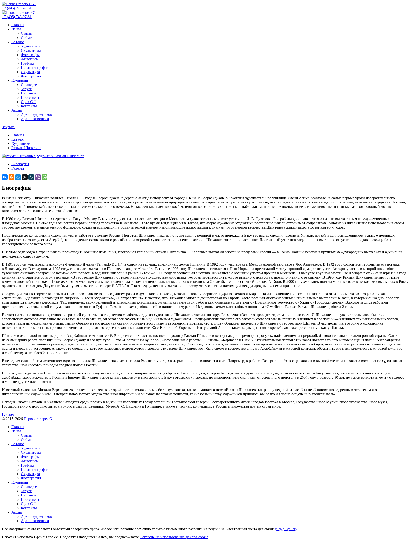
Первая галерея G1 (39, 419)
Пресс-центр (31, 97)
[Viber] (38, 177)
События (28, 38)
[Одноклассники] (11, 177)
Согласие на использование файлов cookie (174, 537)
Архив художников (36, 115)
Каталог (17, 42)
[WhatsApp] (44, 177)
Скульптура (30, 72)
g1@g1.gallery (286, 529)
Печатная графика (35, 68)
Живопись (29, 59)
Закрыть (8, 127)
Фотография (31, 76)
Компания (19, 80)
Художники (30, 46)
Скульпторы (31, 50)
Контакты (29, 106)
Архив (16, 110)
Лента (16, 29)
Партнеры (29, 93)
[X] (25, 177)
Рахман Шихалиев (26, 148)
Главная (17, 25)
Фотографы (30, 55)
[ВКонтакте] (5, 177)
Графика (27, 63)
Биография (20, 164)
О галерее (29, 85)
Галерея (17, 168)
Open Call (28, 102)
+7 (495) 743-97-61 (17, 8)
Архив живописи (35, 119)
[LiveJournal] (31, 177)
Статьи (26, 33)
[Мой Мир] (18, 177)
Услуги (26, 89)
